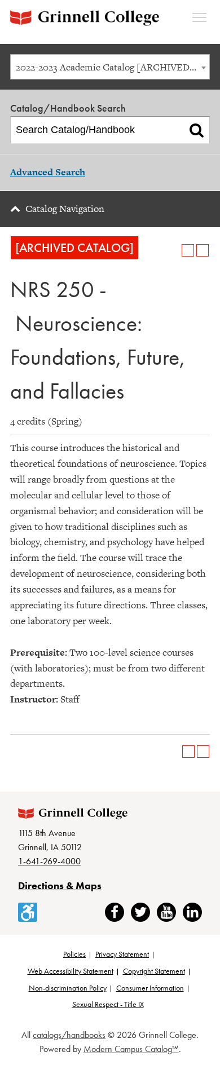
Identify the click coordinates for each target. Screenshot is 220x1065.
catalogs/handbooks (69, 1035)
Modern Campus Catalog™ (131, 1049)
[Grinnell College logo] (84, 18)
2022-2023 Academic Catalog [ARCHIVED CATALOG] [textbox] (112, 67)
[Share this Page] (173, 250)
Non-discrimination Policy (68, 988)
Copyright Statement (154, 971)
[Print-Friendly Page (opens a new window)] (188, 250)
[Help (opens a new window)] (202, 250)
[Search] (196, 130)
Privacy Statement (122, 954)
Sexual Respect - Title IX (108, 1004)
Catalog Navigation (64, 208)
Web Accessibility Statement (70, 971)
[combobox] (110, 66)
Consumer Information (150, 988)
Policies (74, 954)
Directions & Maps (60, 885)
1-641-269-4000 (49, 861)
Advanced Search (47, 172)
